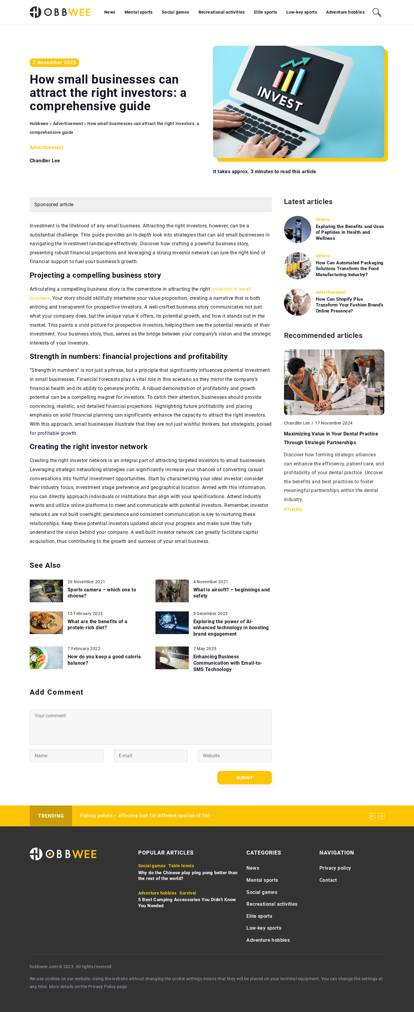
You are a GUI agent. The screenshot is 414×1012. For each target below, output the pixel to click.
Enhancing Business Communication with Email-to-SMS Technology (227, 663)
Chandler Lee (45, 161)
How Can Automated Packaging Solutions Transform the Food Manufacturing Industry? (350, 268)
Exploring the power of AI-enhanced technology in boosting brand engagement (231, 628)
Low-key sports (301, 12)
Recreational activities (222, 12)
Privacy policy (335, 868)
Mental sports (139, 12)
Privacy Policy (102, 986)
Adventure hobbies (345, 12)
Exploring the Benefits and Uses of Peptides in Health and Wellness (350, 232)
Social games (175, 12)
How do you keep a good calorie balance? (104, 660)
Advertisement (46, 147)
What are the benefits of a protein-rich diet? (97, 625)
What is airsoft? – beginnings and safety (231, 593)
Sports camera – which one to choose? (102, 593)
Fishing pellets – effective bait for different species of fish (145, 816)
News (109, 12)
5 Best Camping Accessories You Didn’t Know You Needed (187, 902)
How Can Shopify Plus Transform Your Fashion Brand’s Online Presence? (349, 305)
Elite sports (265, 12)
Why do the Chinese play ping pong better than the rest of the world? (188, 875)
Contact (328, 880)
